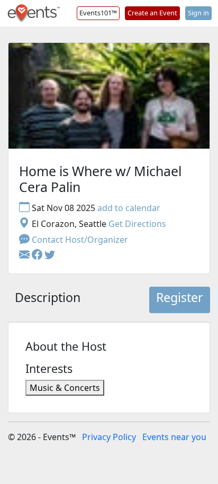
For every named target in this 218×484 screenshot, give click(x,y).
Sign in (198, 12)
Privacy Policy (109, 437)
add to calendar (128, 208)
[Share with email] (25, 255)
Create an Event (152, 12)
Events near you (174, 437)
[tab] (47, 300)
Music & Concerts (65, 388)
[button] (38, 255)
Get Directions (137, 224)
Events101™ (98, 12)
